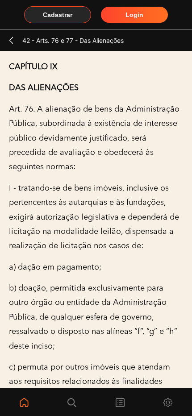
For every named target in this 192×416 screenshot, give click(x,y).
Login (134, 14)
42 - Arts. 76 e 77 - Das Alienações (73, 40)
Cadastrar (57, 14)
